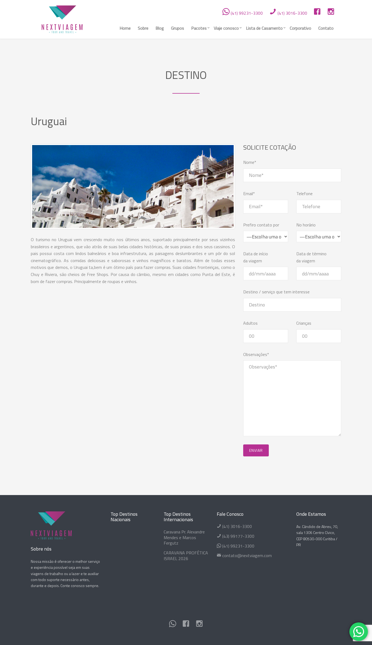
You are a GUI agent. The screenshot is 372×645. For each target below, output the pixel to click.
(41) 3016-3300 (291, 13)
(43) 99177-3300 (237, 536)
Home (125, 28)
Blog (159, 28)
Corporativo (300, 28)
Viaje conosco (226, 28)
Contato (326, 28)
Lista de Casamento (264, 28)
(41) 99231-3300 (246, 13)
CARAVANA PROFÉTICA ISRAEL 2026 (186, 555)
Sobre (143, 28)
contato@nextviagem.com (246, 555)
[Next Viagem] (62, 18)
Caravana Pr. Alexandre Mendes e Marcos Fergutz (184, 537)
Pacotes (199, 28)
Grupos (177, 28)
